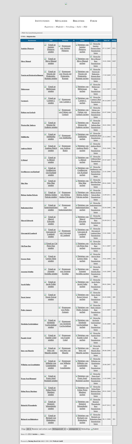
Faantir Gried (26, 338)
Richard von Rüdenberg (29, 419)
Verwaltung (70, 26)
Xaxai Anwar (26, 297)
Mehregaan (25, 89)
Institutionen (42, 20)
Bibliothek (78, 20)
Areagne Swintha (27, 271)
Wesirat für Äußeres (28, 125)
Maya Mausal (26, 61)
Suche (79, 26)
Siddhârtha (25, 136)
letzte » (43, 434)
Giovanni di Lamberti (29, 233)
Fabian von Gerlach (28, 112)
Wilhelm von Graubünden (30, 364)
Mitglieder (61, 20)
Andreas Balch (26, 148)
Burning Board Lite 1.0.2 (36, 441)
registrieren (38, 33)
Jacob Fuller (25, 284)
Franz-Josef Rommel (28, 378)
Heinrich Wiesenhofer (29, 405)
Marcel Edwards (27, 220)
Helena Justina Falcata (29, 195)
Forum (93, 20)
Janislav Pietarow (27, 48)
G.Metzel (24, 160)
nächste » (36, 434)
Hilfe (85, 26)
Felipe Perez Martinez (29, 391)
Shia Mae (24, 183)
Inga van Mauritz (27, 350)
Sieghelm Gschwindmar (29, 324)
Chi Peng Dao (26, 246)
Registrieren (49, 26)
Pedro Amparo (26, 310)
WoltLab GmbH (58, 441)
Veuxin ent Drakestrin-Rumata (32, 75)
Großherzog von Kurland (30, 171)
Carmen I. (24, 100)
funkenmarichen (27, 207)
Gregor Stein (25, 259)
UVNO (23, 37)
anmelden (32, 33)
